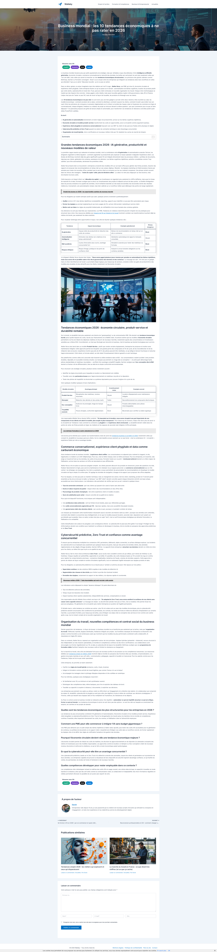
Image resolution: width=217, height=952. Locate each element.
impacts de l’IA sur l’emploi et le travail (106, 213)
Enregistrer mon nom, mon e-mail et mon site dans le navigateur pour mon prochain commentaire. (90, 922)
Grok (82, 67)
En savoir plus (161, 950)
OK (169, 950)
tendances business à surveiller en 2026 (125, 436)
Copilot (89, 67)
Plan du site (147, 948)
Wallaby (68, 4)
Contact (154, 948)
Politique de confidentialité (133, 948)
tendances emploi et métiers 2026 (80, 654)
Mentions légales (118, 948)
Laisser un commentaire (67, 872)
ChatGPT (66, 67)
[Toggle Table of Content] (152, 136)
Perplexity (75, 67)
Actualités (78, 872)
